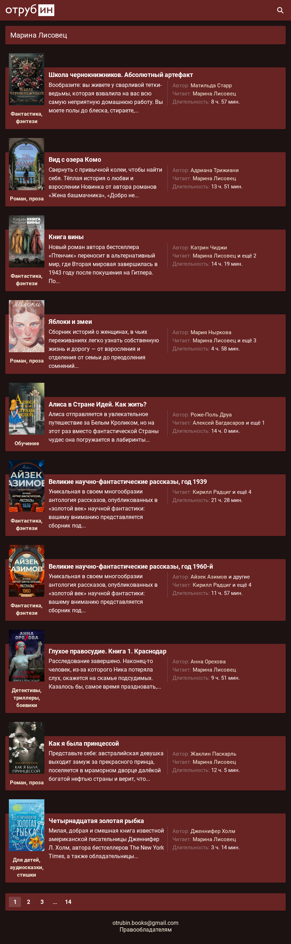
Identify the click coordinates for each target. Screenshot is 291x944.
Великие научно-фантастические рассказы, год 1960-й (131, 566)
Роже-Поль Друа (211, 415)
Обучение (27, 443)
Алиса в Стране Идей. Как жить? (98, 404)
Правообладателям (146, 929)
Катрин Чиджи (209, 247)
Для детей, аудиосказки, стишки (27, 867)
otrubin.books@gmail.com (145, 923)
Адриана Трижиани (215, 170)
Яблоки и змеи (70, 321)
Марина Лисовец (214, 93)
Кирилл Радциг (212, 492)
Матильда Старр (211, 85)
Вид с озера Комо (75, 159)
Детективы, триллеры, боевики (27, 697)
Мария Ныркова (211, 332)
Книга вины (66, 237)
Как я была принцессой (84, 743)
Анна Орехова (208, 661)
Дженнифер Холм (213, 831)
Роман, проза (27, 198)
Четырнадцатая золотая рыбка (96, 820)
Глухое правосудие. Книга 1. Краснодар (107, 651)
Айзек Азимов (209, 577)
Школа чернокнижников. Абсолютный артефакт (121, 74)
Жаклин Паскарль (213, 754)
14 (68, 902)
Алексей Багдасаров (219, 423)
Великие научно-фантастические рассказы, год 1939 (128, 481)
